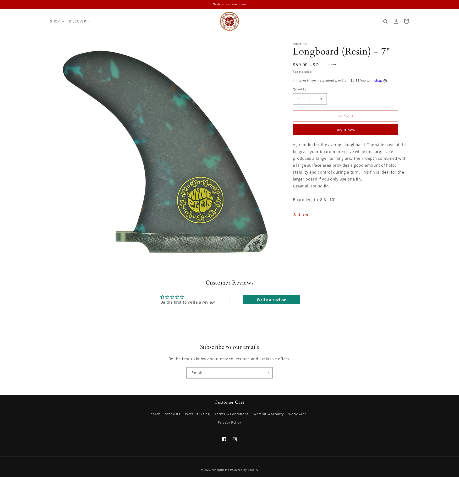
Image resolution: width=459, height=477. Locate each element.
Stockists (172, 414)
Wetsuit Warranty (268, 414)
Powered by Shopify (244, 470)
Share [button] (303, 214)
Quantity (299, 89)
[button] (56, 21)
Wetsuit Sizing (197, 414)
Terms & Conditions (231, 414)
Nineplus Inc (220, 470)
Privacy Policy (229, 422)
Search (155, 414)
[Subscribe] (267, 372)
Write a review (271, 299)
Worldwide (297, 414)
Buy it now (345, 129)
